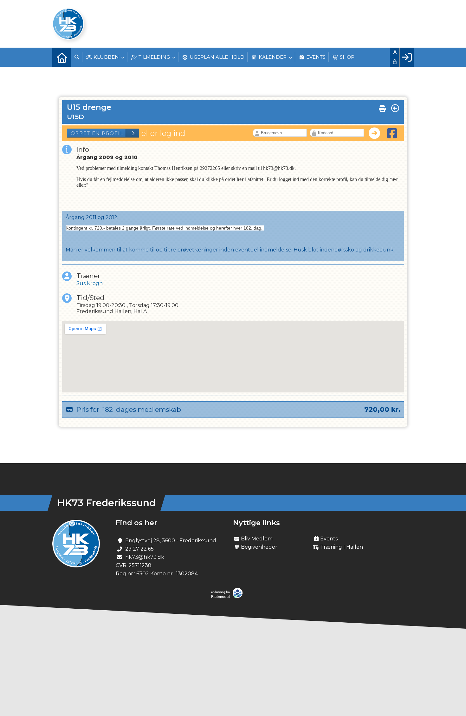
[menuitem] (61, 57)
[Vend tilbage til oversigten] (395, 108)
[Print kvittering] (382, 107)
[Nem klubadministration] (228, 597)
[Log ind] (406, 57)
